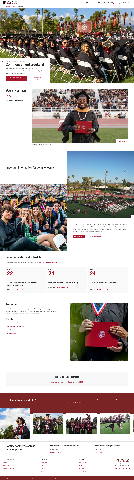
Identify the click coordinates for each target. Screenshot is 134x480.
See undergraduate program (15, 78)
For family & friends (95, 236)
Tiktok (82, 382)
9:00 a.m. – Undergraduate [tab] (15, 100)
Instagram (53, 382)
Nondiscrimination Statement (47, 478)
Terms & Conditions (37, 478)
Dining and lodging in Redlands (15, 326)
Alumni (80, 465)
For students (78, 236)
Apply (87, 3)
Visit (93, 3)
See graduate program (37, 78)
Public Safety (44, 468)
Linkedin (76, 382)
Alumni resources (11, 333)
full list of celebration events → (49, 262)
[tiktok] (126, 469)
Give (98, 3)
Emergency (55, 478)
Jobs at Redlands (83, 471)
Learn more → (54, 452)
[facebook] (116, 469)
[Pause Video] (132, 216)
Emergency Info (44, 462)
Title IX (42, 465)
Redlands (8, 6)
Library (42, 471)
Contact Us (81, 468)
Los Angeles (6, 465)
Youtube (61, 382)
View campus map (11, 323)
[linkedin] (123, 469)
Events (13, 6)
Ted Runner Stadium (21, 290)
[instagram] (119, 469)
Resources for (107, 3)
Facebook (68, 382)
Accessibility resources (13, 330)
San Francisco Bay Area (8, 468)
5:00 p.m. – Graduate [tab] (13, 96)
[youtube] (129, 469)
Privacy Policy (30, 478)
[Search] (119, 2)
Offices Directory (83, 462)
